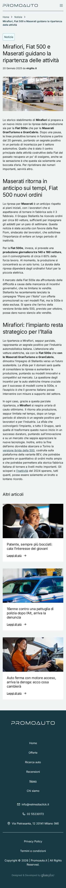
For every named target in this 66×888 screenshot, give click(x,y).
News (33, 781)
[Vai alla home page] (20, 5)
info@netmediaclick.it (35, 804)
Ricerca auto (33, 762)
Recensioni (33, 771)
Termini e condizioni (33, 851)
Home (33, 743)
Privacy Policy (33, 841)
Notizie (18, 16)
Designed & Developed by (26, 875)
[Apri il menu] (61, 5)
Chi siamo (33, 790)
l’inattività (22, 470)
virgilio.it (31, 68)
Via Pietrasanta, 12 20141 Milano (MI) (35, 823)
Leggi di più (14, 555)
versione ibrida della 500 (19, 450)
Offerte (33, 752)
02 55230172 (35, 814)
